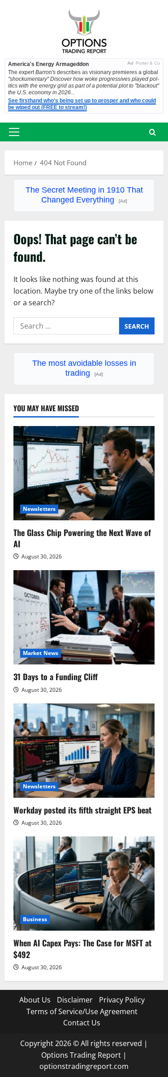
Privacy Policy (122, 1000)
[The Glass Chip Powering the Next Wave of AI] (84, 473)
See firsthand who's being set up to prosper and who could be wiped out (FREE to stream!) (82, 103)
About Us (35, 1000)
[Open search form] (152, 132)
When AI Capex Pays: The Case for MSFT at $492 (82, 948)
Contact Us (81, 1023)
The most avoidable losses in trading (84, 368)
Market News (40, 653)
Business (35, 919)
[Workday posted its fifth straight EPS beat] (84, 750)
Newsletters (39, 509)
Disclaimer (75, 1000)
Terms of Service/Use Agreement (82, 1011)
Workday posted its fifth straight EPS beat (82, 810)
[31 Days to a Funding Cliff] (84, 617)
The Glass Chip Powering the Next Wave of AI (82, 538)
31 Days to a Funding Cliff (55, 676)
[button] (14, 132)
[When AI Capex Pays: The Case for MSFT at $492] (84, 883)
